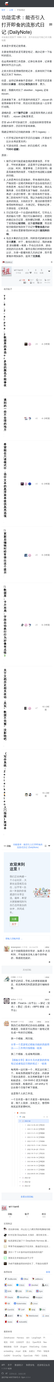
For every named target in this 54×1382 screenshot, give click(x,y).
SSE (12, 1342)
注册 (14, 919)
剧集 (25, 1351)
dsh (27, 1337)
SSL (30, 1291)
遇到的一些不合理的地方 (5, 415)
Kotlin (10, 1285)
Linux (35, 1303)
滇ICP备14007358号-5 (11, 1377)
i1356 (13, 977)
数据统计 (19, 1364)
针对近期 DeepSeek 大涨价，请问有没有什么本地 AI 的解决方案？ (29, 1234)
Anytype (39, 1297)
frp (21, 1315)
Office (26, 1279)
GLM (16, 1346)
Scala (10, 1321)
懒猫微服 (8, 1346)
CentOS (11, 1309)
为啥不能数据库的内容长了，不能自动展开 (28, 1263)
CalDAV (7, 1355)
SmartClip (17, 1355)
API (3, 1364)
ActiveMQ (23, 1321)
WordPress (24, 1297)
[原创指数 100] (4, 794)
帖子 (27, 1215)
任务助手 (20, 1342)
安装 (20, 1291)
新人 (46, 1285)
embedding (8, 1351)
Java (47, 1315)
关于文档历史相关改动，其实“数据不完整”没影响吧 (5, 704)
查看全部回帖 (27, 1196)
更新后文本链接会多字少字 (20, 1257)
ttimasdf (14, 1021)
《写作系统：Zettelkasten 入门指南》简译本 (5, 790)
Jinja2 (18, 1351)
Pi (44, 1337)
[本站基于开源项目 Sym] (3, 1373)
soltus (13, 999)
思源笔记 (8, 262)
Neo (45, 1342)
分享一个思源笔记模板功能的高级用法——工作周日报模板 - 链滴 (30, 1046)
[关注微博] (6, 1373)
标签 (48, 1271)
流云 (28, 1342)
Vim (43, 1309)
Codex (44, 1346)
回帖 (10, 1215)
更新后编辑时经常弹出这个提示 (5, 553)
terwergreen (16, 947)
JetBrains (39, 1279)
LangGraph (36, 1337)
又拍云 (21, 1285)
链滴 (10, 1368)
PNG (39, 1351)
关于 (14, 924)
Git (9, 1303)
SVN (9, 1291)
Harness (20, 1337)
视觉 (6, 1342)
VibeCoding (34, 1346)
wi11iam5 (14, 1206)
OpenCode (28, 1355)
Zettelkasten (9, 1337)
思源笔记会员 (43, 1364)
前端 (33, 1309)
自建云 (32, 1351)
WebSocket (33, 1315)
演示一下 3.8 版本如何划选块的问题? (25, 1251)
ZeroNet (34, 1285)
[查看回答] (5, 655)
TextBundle (12, 1279)
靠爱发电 (30, 1364)
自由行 (10, 1315)
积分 (44, 1215)
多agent (23, 1346)
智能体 (46, 1351)
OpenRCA (36, 1342)
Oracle (10, 1297)
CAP (23, 1309)
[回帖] (50, 24)
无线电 (44, 1355)
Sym (41, 1291)
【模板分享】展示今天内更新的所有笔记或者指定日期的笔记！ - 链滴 (30, 1061)
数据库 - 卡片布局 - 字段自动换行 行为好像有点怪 (5, 621)
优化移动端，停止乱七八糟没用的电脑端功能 (29, 1229)
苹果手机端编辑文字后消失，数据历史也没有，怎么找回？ (29, 1246)
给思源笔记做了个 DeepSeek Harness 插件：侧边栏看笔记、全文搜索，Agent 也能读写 (29, 1240)
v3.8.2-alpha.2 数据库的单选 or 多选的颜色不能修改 (5, 340)
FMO (37, 1355)
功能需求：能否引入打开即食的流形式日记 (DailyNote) (27, 846)
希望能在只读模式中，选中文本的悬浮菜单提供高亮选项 (5, 480)
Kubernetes (21, 1303)
